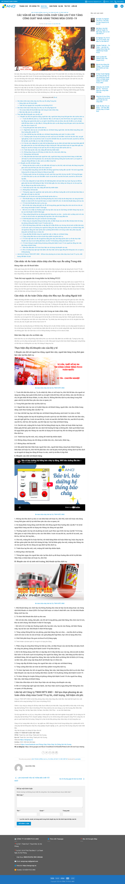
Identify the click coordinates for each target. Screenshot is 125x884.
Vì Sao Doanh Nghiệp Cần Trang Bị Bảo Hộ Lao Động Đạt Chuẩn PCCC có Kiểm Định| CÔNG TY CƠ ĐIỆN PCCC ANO (103, 78)
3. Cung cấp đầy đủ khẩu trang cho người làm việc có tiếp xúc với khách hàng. (45, 234)
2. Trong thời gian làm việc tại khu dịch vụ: (34, 127)
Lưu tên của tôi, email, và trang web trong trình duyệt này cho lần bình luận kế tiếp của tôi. (48, 819)
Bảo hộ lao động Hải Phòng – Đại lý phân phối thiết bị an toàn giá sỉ (102, 67)
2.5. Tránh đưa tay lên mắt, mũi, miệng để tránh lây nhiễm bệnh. (40, 150)
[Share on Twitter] (46, 752)
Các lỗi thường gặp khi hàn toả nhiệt (70, 779)
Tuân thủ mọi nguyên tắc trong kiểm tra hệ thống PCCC (36, 105)
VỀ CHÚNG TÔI (34, 6)
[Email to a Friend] (49, 752)
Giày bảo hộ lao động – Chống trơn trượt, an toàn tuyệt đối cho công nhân (103, 99)
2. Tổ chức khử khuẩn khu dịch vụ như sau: (34, 203)
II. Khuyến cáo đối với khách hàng (29, 163)
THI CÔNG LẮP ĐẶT (53, 12)
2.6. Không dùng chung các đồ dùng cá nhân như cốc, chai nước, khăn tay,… (44, 152)
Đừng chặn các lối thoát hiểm (28, 103)
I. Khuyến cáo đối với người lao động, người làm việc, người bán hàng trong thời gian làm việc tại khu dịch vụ (51, 116)
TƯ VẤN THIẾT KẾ (63, 12)
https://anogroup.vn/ (26, 740)
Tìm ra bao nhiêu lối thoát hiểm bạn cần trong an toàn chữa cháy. (38, 110)
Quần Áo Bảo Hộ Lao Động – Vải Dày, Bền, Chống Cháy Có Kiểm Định (102, 108)
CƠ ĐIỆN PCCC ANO (28, 870)
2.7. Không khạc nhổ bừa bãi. (30, 154)
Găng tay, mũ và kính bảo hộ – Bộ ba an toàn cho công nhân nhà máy (102, 89)
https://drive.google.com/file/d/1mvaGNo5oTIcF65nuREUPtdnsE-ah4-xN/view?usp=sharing (54, 747)
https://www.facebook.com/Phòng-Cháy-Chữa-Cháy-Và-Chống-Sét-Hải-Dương (46, 744)
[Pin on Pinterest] (53, 752)
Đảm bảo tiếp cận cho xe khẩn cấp (29, 112)
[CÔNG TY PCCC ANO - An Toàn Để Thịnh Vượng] (9, 6)
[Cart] (122, 6)
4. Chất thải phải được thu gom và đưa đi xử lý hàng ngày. (39, 218)
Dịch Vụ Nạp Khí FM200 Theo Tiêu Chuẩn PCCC (101, 58)
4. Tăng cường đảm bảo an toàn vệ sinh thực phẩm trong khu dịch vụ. (42, 236)
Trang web (66, 811)
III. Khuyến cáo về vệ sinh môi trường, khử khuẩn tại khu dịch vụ (38, 196)
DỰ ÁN (60, 6)
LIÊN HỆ (74, 6)
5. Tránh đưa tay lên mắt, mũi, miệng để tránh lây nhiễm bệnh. (40, 187)
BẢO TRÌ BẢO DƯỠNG (37, 12)
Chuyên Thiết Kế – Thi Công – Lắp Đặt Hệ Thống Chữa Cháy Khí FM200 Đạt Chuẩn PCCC (103, 49)
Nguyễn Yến (57, 23)
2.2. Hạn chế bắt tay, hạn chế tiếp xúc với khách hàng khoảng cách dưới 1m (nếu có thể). (48, 134)
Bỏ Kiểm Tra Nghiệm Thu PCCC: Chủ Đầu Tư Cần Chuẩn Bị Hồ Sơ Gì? (102, 21)
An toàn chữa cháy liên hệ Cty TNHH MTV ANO (50, 388)
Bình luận (20, 795)
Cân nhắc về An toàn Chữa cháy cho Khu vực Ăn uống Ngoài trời (36, 108)
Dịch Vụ (45, 12)
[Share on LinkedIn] (56, 752)
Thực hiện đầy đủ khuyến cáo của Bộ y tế (29, 114)
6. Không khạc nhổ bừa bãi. (30, 190)
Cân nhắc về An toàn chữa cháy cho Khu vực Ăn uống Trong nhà (36, 101)
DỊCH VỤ (44, 6)
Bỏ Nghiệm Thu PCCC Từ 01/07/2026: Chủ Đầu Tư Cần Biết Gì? (103, 39)
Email (42, 811)
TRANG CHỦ (23, 6)
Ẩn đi (55, 97)
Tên (18, 811)
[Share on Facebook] (43, 752)
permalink (78, 759)
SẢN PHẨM (53, 6)
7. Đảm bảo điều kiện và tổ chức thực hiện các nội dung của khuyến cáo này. (44, 247)
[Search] (116, 6)
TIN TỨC (67, 6)
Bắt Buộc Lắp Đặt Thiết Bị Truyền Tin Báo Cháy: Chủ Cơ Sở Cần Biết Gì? (102, 31)
